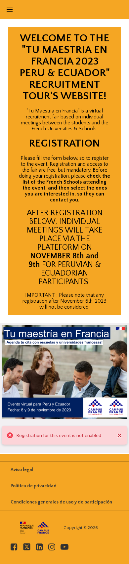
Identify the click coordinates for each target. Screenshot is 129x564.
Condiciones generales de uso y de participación (61, 502)
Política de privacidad (34, 486)
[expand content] (110, 37)
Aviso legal (22, 469)
